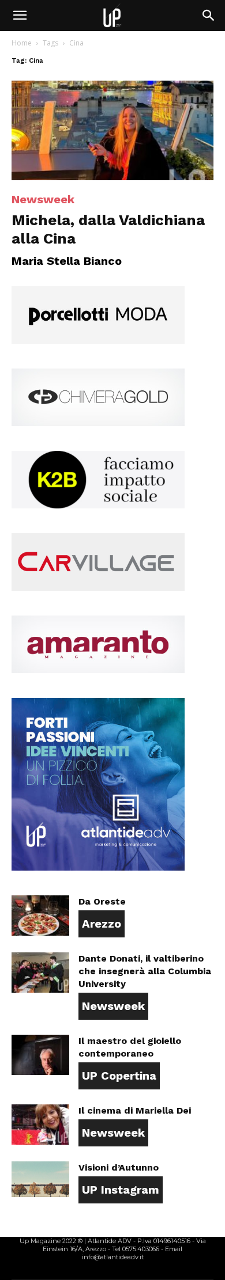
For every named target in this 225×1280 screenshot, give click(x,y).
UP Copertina (119, 1076)
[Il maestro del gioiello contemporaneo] (40, 1055)
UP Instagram (120, 1190)
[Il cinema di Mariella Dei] (40, 1124)
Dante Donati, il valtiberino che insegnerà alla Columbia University (144, 971)
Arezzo (101, 923)
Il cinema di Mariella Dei (134, 1110)
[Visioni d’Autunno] (40, 1179)
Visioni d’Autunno (118, 1167)
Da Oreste (102, 901)
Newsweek (43, 199)
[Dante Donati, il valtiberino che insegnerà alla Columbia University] (40, 972)
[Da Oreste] (40, 915)
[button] (19, 15)
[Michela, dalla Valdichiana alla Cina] (112, 130)
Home (22, 43)
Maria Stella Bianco (67, 261)
